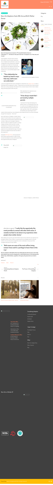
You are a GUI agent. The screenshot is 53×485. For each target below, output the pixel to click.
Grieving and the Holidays (24, 300)
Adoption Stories (30, 321)
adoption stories (31, 83)
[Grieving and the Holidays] (29, 289)
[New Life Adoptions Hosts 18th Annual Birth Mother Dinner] (20, 36)
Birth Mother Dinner (9, 134)
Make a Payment (30, 345)
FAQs (28, 332)
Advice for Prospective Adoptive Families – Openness (9, 300)
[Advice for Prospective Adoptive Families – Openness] (10, 289)
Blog (2, 20)
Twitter (7, 262)
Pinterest (11, 262)
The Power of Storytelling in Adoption (29, 269)
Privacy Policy (3, 481)
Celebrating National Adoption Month (11, 269)
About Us (29, 334)
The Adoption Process (31, 330)
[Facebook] (50, 1)
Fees (28, 336)
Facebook (3, 262)
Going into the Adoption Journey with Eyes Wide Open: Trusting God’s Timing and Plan (48, 30)
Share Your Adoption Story (32, 343)
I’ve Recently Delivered (31, 314)
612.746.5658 (46, 2)
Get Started (29, 319)
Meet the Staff (30, 316)
